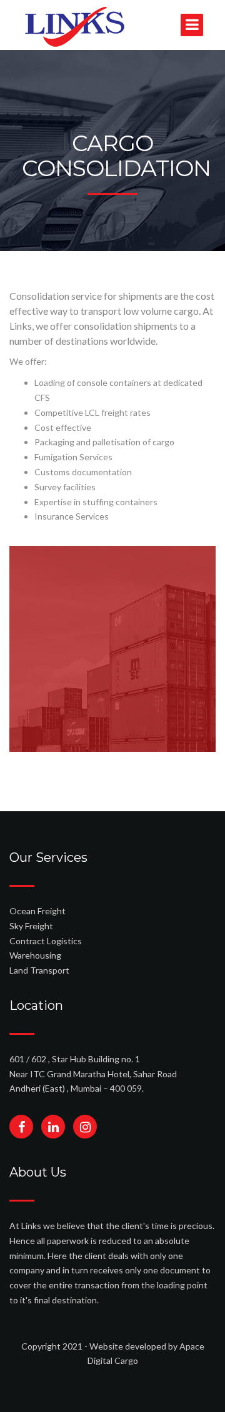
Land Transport (39, 970)
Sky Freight (31, 926)
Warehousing (35, 955)
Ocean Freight (37, 911)
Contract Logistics (45, 941)
